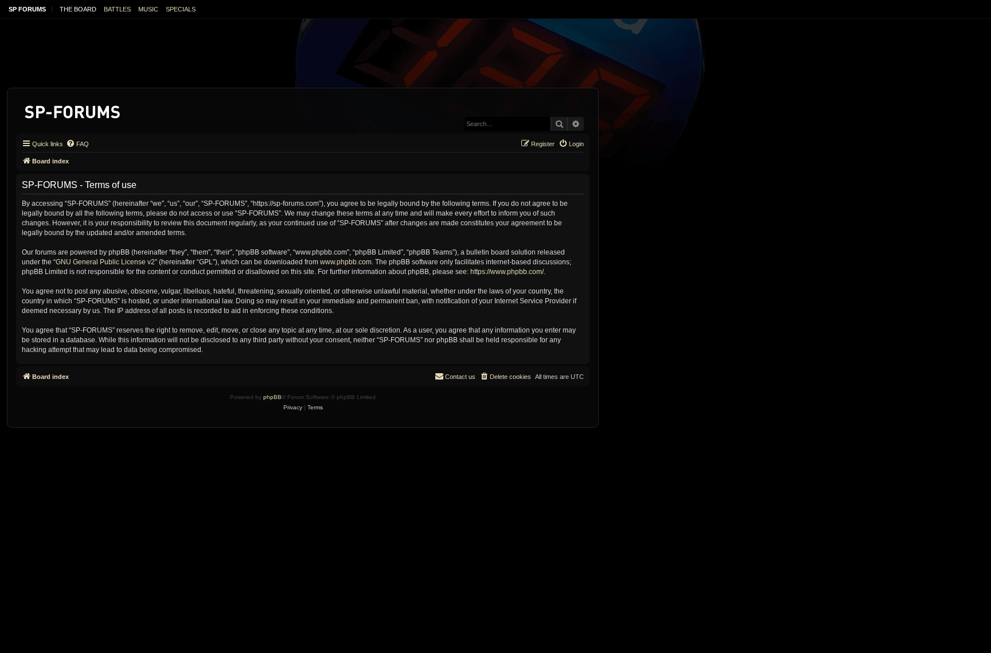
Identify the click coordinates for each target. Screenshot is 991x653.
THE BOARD (78, 9)
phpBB (272, 397)
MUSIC (148, 9)
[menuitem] (77, 144)
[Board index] (73, 110)
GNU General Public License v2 (105, 262)
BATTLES (117, 9)
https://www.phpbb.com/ (507, 272)
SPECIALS (181, 9)
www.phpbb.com (346, 262)
